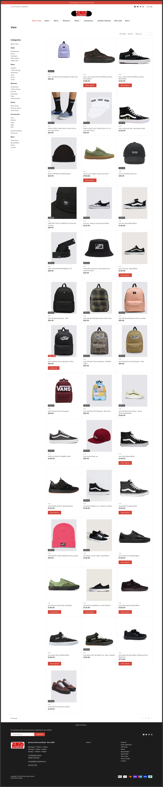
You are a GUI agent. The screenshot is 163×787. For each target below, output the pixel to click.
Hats (12, 118)
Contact (13, 147)
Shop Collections (126, 745)
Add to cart (53, 368)
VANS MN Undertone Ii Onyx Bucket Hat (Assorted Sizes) (96, 269)
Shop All (123, 742)
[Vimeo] (140, 6)
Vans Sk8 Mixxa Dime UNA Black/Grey (60, 505)
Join (18, 7)
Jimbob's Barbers (16, 131)
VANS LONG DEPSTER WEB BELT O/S (60, 268)
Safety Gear (14, 61)
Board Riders (15, 143)
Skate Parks (14, 140)
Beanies (13, 120)
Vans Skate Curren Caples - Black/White (96, 555)
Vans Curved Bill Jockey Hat (128, 173)
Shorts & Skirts (15, 98)
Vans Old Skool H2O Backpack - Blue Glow (97, 410)
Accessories (15, 114)
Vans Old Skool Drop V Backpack (58, 410)
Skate (13, 48)
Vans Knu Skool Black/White (128, 222)
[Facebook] (135, 6)
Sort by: (130, 34)
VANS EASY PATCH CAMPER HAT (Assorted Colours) (62, 223)
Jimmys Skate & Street (27, 776)
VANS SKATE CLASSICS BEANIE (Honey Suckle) (63, 555)
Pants (12, 75)
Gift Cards (14, 133)
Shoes (13, 102)
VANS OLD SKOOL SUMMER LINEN (59, 455)
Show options (89, 85)
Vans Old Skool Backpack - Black (58, 317)
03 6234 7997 (32, 765)
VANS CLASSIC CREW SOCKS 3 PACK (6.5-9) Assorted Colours (62, 128)
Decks (13, 54)
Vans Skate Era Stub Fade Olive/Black (60, 604)
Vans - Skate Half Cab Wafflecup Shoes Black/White (131, 77)
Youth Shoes (15, 110)
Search (88, 742)
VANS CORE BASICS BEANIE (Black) (59, 173)
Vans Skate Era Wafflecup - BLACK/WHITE (96, 604)
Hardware (14, 56)
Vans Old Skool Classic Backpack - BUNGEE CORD (97, 361)
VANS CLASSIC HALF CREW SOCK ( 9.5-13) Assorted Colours (97, 128)
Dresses (13, 91)
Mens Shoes (15, 106)
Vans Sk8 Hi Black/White (126, 455)
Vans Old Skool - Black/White (128, 268)
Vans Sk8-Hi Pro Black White (128, 505)
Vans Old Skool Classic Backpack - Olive (131, 360)
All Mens (13, 68)
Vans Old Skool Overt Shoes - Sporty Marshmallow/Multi (130, 411)
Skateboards (15, 51)
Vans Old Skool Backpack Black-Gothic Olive (97, 317)
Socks (12, 122)
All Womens (15, 87)
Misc (12, 127)
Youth (13, 79)
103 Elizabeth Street (34, 755)
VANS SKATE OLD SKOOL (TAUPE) (59, 706)
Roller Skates (15, 58)
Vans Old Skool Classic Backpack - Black (60, 360)
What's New (15, 44)
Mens (13, 64)
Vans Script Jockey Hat (90, 455)
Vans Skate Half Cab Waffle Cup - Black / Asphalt (99, 654)
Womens (14, 83)
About (13, 145)
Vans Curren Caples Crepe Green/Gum (96, 173)
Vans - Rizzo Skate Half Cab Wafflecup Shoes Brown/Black (97, 77)
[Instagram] (143, 6)
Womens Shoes (16, 108)
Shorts (13, 77)
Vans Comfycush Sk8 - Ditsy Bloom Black (132, 127)
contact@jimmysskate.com (37, 761)
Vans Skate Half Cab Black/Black (129, 604)
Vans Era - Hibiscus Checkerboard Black (96, 222)
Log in (13, 7)
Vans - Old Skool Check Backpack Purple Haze (63, 76)
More (13, 137)
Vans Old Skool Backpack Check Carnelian (132, 317)
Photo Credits (125, 759)
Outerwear (14, 73)
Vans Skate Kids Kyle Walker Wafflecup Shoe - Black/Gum (133, 655)
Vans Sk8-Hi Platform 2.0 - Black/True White (97, 505)
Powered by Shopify (16, 778)
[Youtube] (137, 6)
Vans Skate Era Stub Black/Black (129, 555)
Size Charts (124, 756)
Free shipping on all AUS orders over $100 (81, 2)
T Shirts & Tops (15, 70)
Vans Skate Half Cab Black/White (58, 654)
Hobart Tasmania (33, 758)
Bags (12, 125)
